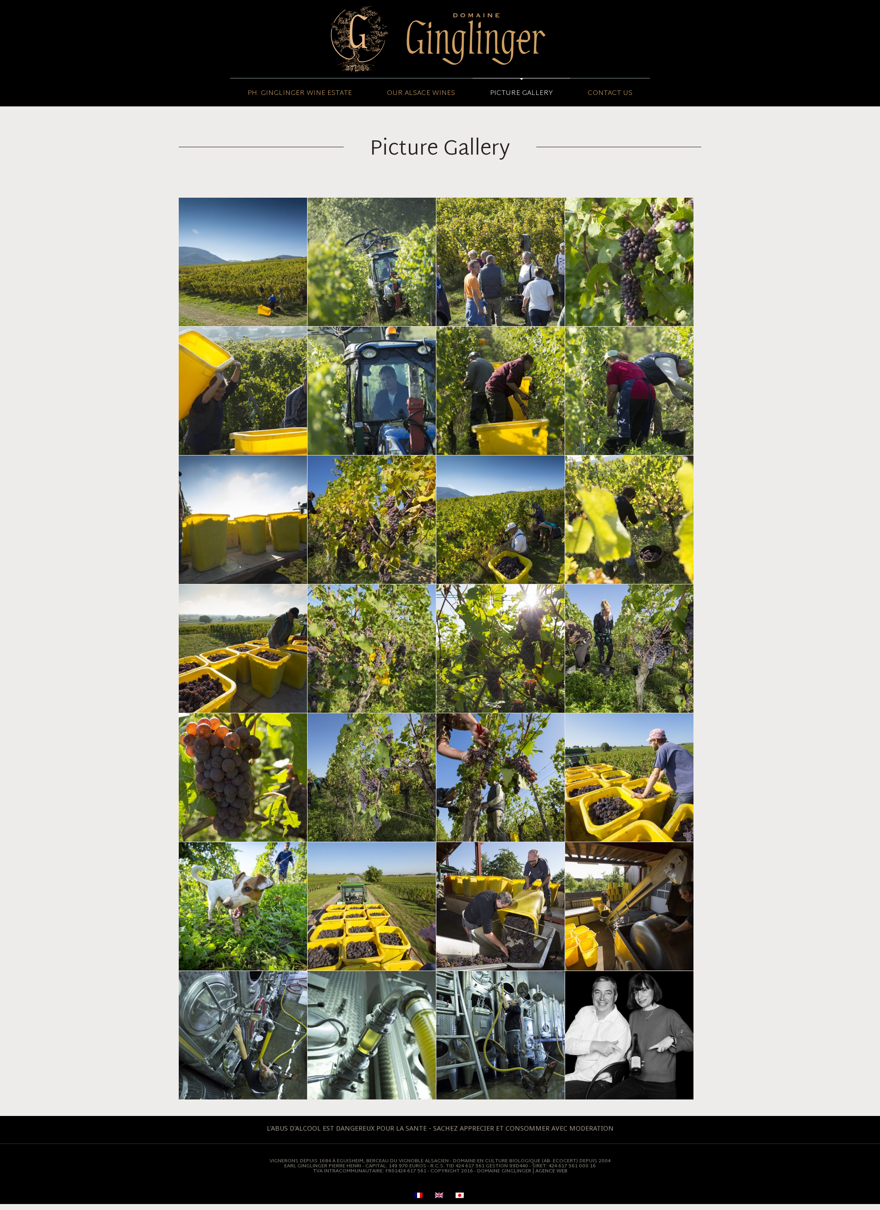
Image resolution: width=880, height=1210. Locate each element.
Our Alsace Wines (421, 93)
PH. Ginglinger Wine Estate (300, 93)
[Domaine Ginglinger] (440, 39)
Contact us (610, 93)
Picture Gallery (521, 93)
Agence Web (551, 1171)
